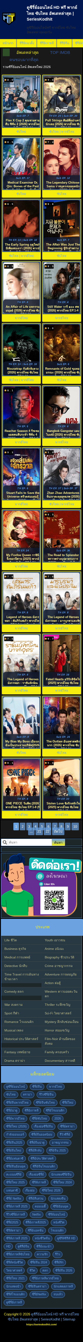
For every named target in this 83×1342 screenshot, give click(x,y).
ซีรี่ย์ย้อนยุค (60, 1206)
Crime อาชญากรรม (59, 966)
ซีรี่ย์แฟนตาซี (14, 1158)
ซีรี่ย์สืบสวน (36, 1198)
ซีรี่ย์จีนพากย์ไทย (17, 1102)
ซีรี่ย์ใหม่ (67, 1102)
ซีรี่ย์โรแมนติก (55, 1110)
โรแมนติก (57, 1230)
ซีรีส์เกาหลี (39, 1182)
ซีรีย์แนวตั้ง (27, 43)
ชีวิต (32, 1270)
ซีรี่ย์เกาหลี (47, 43)
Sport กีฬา (11, 1013)
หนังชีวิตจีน (42, 1238)
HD (8, 1246)
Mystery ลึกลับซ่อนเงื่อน (62, 1022)
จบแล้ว (57, 1294)
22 (47, 831)
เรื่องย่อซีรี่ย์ (36, 1174)
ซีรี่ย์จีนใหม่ (13, 1150)
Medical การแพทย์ (17, 957)
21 (39, 831)
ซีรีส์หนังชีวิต (14, 1262)
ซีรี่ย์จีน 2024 (38, 1262)
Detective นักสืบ (15, 966)
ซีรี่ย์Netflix (39, 1294)
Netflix (36, 1214)
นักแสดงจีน (58, 1198)
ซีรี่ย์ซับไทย (39, 1118)
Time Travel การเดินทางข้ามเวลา (21, 977)
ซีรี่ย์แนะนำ (43, 1246)
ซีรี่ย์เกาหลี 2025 (16, 1206)
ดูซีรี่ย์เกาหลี (14, 1302)
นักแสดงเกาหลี (63, 1286)
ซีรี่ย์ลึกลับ (35, 1150)
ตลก (45, 1270)
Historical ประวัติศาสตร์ (21, 1039)
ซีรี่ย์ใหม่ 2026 (51, 1190)
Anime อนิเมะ (54, 949)
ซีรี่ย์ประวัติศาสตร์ (42, 1158)
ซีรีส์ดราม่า (13, 1230)
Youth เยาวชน (55, 940)
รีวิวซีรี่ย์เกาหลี (15, 1214)
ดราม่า (27, 1094)
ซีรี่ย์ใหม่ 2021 (15, 1278)
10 (75, 826)
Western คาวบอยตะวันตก (61, 994)
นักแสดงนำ (13, 1286)
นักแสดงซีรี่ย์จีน (61, 1174)
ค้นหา (58, 842)
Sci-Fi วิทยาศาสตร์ (58, 1013)
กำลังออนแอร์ (15, 1134)
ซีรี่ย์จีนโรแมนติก (44, 1166)
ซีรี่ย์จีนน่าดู (37, 1142)
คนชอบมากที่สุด (24, 59)
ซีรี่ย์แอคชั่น (35, 1230)
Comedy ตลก (14, 991)
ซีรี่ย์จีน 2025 (57, 1150)
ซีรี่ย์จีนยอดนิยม (41, 1134)
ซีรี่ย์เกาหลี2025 (36, 1222)
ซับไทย (11, 1094)
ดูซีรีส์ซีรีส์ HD (66, 1238)
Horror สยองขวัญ (57, 1030)
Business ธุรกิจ (15, 949)
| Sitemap (68, 1319)
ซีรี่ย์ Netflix (13, 1198)
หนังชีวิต (58, 1222)
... (31, 831)
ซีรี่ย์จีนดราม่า (37, 1286)
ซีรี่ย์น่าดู (11, 1110)
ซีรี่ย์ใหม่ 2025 (15, 1182)
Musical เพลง (13, 1030)
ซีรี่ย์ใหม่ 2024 (62, 1182)
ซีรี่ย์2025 (12, 1222)
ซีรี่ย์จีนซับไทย (45, 1102)
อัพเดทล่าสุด (27, 52)
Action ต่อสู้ (53, 983)
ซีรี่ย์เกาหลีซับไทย (18, 1254)
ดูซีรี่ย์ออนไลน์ (15, 1086)
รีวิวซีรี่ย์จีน (46, 1094)
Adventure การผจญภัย (61, 974)
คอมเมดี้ (40, 1206)
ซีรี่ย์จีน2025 (14, 1142)
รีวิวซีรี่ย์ (65, 1134)
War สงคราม (13, 1004)
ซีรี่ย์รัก (58, 1262)
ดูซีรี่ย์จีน (23, 1246)
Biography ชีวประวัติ (59, 957)
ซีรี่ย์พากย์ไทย (15, 1118)
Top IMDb (60, 52)
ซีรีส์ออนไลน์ (56, 1214)
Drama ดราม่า (14, 1060)
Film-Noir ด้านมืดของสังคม (60, 1041)
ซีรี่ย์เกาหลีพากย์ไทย (45, 1278)
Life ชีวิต (10, 940)
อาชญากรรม (60, 1142)
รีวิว (57, 1254)
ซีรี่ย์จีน (64, 43)
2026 (57, 1118)
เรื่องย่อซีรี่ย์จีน (43, 1126)
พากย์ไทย (55, 1086)
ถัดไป (58, 831)
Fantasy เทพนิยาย (17, 1052)
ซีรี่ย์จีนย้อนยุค (15, 1166)
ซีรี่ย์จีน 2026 (63, 1270)
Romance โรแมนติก (18, 1022)
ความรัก (42, 1254)
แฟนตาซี (12, 1190)
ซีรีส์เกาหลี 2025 (16, 1238)
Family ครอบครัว (57, 1052)
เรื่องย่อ (30, 1190)
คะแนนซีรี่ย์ (13, 1174)
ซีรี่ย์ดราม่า (67, 1126)
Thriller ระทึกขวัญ (57, 1004)
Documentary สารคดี (60, 1060)
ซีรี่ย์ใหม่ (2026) (16, 1126)
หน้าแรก (8, 43)
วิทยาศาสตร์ (14, 1270)
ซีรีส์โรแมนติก (15, 1294)
